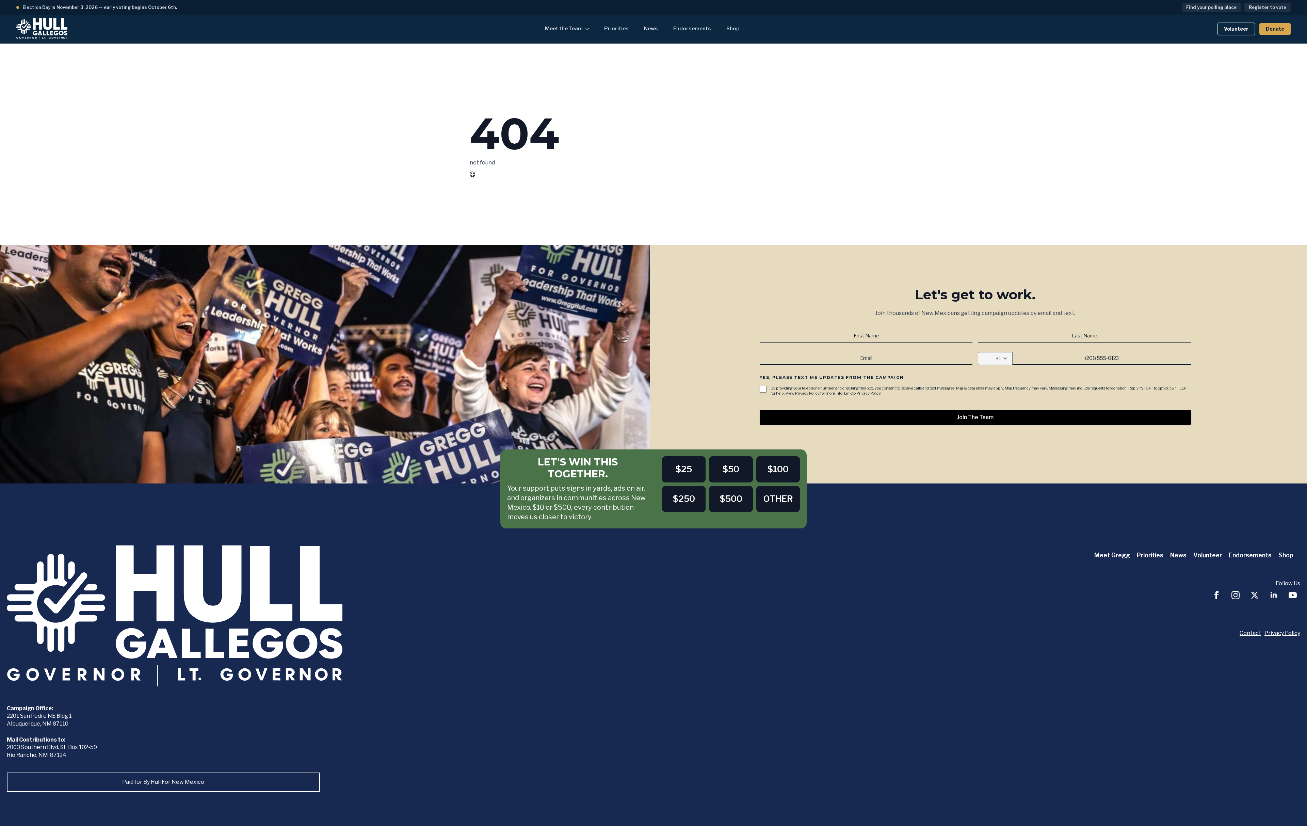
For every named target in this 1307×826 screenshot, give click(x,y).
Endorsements (692, 29)
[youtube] (1292, 595)
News (651, 29)
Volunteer (1207, 555)
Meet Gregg (1112, 555)
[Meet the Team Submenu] (589, 28)
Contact (1250, 633)
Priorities (616, 29)
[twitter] (1254, 595)
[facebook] (1216, 595)
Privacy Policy (1282, 633)
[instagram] (1235, 595)
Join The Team (975, 417)
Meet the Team (564, 29)
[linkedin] (1273, 595)
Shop (733, 29)
